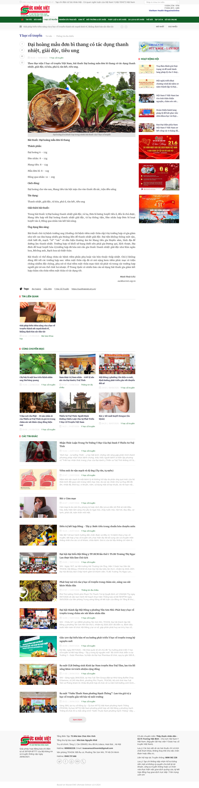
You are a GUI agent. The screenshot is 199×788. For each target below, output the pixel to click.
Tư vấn (49, 36)
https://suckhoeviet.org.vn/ (84, 289)
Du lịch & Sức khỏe (136, 20)
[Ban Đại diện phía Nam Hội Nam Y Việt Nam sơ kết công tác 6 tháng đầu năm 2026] (146, 127)
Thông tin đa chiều (65, 36)
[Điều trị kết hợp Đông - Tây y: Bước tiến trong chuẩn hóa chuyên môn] (38, 535)
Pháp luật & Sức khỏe (117, 20)
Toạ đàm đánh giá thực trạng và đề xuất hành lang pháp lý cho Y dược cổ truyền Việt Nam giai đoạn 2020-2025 (167, 69)
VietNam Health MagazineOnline (164, 10)
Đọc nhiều (172, 27)
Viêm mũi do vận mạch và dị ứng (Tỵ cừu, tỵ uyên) (86, 470)
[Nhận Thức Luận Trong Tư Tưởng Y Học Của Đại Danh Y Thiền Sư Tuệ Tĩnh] (38, 451)
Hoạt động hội (150, 59)
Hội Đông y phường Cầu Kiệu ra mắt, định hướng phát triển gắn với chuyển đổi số (117, 380)
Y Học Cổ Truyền (61, 289)
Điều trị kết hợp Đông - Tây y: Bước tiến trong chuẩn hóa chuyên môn (97, 526)
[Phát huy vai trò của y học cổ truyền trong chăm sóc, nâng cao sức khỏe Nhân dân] (38, 590)
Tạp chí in (159, 20)
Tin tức (29, 20)
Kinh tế (81, 20)
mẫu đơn (48, 289)
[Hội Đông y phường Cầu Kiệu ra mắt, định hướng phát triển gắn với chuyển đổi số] (117, 364)
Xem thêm (77, 719)
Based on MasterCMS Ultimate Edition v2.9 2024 (78, 784)
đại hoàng (36, 289)
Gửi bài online (171, 20)
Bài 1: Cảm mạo (68, 498)
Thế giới (149, 20)
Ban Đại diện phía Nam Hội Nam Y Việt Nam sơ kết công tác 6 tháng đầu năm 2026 (167, 127)
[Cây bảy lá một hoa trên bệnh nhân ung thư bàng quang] (38, 364)
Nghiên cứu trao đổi (67, 20)
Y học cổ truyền (50, 20)
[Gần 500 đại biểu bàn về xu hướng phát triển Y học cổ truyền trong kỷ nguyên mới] (38, 646)
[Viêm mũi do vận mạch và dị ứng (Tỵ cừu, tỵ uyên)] (38, 479)
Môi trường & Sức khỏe (96, 20)
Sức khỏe (38, 20)
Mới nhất (160, 27)
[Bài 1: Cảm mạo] (38, 507)
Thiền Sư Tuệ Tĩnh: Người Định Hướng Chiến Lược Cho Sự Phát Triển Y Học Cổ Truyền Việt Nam (76, 419)
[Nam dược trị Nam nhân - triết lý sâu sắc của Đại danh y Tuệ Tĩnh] (77, 364)
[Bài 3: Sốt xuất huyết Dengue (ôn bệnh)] (117, 402)
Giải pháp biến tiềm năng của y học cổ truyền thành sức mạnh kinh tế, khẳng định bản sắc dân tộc (37, 328)
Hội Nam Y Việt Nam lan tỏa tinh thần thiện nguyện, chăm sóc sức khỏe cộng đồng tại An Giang (167, 98)
